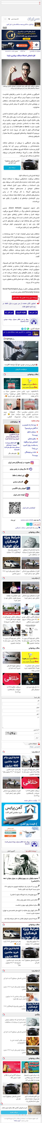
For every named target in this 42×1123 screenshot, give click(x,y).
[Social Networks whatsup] (28, 329)
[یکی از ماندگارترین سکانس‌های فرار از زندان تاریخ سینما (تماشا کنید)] (11, 429)
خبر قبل (10, 312)
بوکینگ (31, 747)
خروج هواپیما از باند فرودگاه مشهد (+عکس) (23, 895)
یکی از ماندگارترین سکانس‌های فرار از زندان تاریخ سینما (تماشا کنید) (12, 437)
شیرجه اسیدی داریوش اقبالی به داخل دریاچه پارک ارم (21, 919)
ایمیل (38, 707)
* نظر (38, 714)
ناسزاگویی (17, 528)
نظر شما (37, 697)
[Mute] (9, 359)
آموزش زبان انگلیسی (19, 488)
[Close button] (40, 1104)
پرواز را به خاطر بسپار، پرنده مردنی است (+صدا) (16, 320)
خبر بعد (31, 312)
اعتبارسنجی (37, 747)
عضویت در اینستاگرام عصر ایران (19, 462)
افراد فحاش (29, 528)
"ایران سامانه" (17, 1121)
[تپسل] (4, 339)
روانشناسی (32, 51)
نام (38, 701)
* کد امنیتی (36, 730)
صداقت (23, 528)
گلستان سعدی (18, 482)
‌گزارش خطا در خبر (37, 524)
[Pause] (6, 359)
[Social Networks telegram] (22, 329)
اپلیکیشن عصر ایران (29, 508)
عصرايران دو (38, 51)
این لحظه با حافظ (18, 475)
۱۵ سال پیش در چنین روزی (19, 469)
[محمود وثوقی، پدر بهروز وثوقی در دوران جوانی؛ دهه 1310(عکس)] (21, 864)
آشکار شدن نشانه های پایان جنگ (27, 900)
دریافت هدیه (14, 1112)
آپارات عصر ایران (19, 495)
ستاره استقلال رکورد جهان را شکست (26, 905)
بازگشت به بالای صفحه (31, 801)
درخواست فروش (21, 369)
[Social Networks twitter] (25, 329)
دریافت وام (12, 168)
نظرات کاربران (21, 312)
